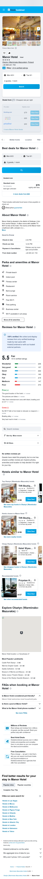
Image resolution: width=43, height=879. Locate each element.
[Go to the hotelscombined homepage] (16, 10)
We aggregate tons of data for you (16, 853)
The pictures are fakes (13, 396)
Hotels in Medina (8, 816)
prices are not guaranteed (16, 842)
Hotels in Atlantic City (10, 822)
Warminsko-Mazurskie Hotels (18, 871)
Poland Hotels (20, 867)
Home (12, 867)
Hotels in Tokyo (8, 831)
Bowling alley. (10, 416)
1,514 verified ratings (20, 68)
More (4, 230)
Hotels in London (9, 825)
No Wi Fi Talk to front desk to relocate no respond (20, 412)
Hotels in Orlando (9, 813)
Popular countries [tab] (24, 785)
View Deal (31, 499)
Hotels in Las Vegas (9, 801)
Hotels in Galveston (9, 828)
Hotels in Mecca (8, 804)
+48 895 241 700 (9, 65)
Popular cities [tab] (8, 785)
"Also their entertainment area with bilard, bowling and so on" (21, 400)
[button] (3, 9)
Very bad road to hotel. (13, 419)
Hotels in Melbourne (10, 807)
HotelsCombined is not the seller (16, 849)
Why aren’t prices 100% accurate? (16, 857)
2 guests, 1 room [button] (10, 81)
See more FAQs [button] (21, 713)
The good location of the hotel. (16, 393)
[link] (21, 506)
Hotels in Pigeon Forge (11, 810)
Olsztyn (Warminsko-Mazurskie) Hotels (15, 875)
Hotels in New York (9, 819)
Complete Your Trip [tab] (10, 790)
